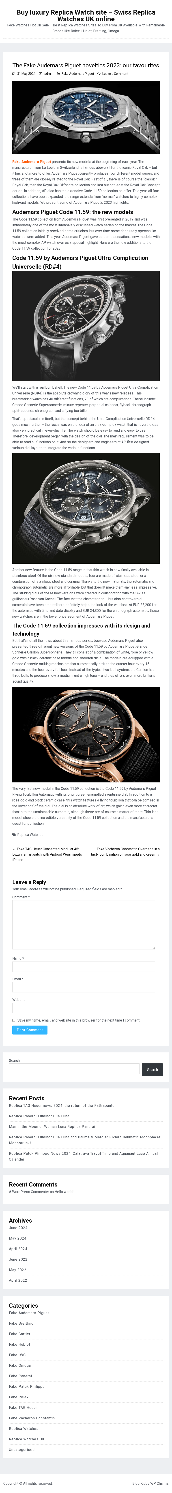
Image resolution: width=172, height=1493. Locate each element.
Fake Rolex (19, 1397)
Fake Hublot (19, 1344)
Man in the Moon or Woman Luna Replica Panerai (52, 1127)
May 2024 (17, 1238)
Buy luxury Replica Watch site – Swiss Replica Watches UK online (86, 15)
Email (17, 979)
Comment (21, 897)
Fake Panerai (20, 1376)
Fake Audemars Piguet (78, 73)
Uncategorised (22, 1450)
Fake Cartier (19, 1334)
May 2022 (17, 1270)
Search (14, 1060)
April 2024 (18, 1249)
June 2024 (18, 1228)
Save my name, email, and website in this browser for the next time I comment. (78, 1020)
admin (48, 73)
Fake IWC (17, 1355)
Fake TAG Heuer (23, 1407)
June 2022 (18, 1259)
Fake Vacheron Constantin (32, 1418)
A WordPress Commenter (29, 1192)
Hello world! (64, 1192)
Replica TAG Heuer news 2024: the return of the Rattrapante (62, 1105)
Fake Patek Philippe (27, 1386)
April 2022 (18, 1280)
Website (19, 1000)
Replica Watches (30, 835)
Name (18, 958)
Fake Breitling (21, 1323)
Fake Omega (20, 1365)
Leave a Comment (115, 73)
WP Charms (159, 1483)
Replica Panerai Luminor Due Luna (39, 1116)
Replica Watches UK (27, 1439)
